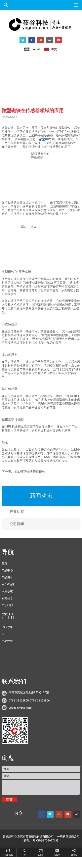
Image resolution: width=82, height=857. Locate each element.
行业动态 (17, 512)
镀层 (4, 634)
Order (57, 854)
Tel (24, 854)
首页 (4, 563)
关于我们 (7, 605)
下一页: (23, 471)
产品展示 (7, 577)
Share (74, 854)
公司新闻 (17, 524)
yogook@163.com (20, 707)
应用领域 (7, 591)
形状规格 (7, 627)
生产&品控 (8, 584)
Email (41, 854)
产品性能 (7, 641)
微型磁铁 (45, 139)
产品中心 (7, 570)
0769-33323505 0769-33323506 (29, 700)
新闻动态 (7, 598)
